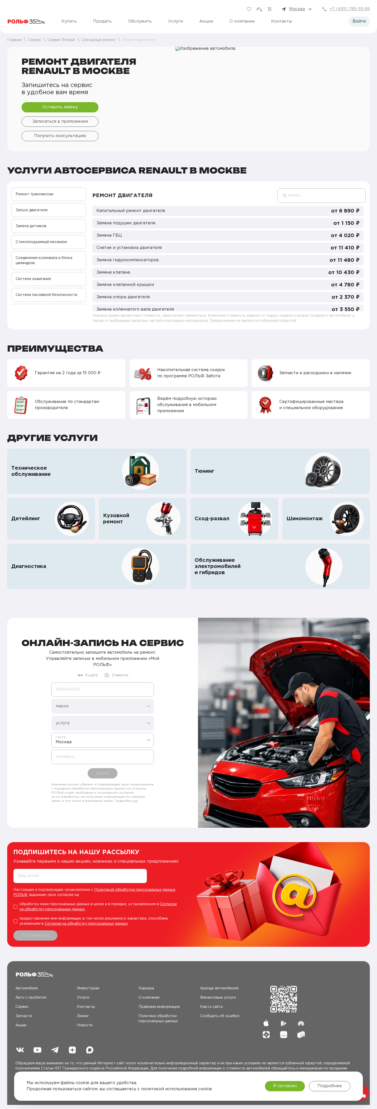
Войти (359, 21)
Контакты (281, 21)
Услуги (175, 21)
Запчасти (23, 1016)
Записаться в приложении (60, 121)
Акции (206, 21)
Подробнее (330, 1086)
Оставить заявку (60, 107)
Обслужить (140, 21)
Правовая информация (159, 1006)
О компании (242, 21)
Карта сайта (211, 1006)
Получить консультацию (60, 136)
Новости (85, 1025)
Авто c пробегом (30, 997)
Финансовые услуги (218, 997)
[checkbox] (97, 907)
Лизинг (83, 1016)
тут (135, 800)
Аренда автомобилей (219, 988)
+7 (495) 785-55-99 (350, 9)
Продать (102, 21)
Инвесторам (88, 988)
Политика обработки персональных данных (158, 1019)
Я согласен (285, 1086)
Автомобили (26, 988)
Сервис (22, 1006)
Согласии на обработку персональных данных (86, 923)
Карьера (146, 988)
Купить (69, 21)
